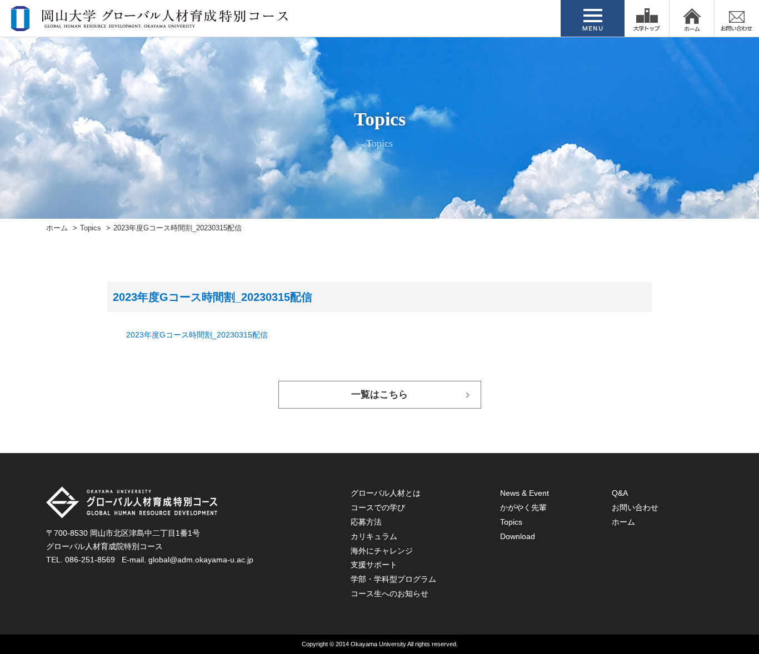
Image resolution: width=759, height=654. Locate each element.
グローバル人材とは (386, 493)
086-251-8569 (90, 559)
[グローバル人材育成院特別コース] (150, 23)
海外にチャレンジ (382, 550)
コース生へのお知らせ (389, 593)
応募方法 (366, 521)
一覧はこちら (379, 394)
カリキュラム (374, 536)
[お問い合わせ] (737, 18)
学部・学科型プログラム (393, 579)
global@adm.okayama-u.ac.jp (200, 559)
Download (517, 536)
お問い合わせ (635, 507)
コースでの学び (378, 507)
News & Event (524, 493)
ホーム (57, 228)
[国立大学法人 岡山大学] (647, 18)
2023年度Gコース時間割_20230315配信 (197, 334)
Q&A (620, 493)
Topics (90, 228)
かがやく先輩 (523, 507)
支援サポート (374, 564)
